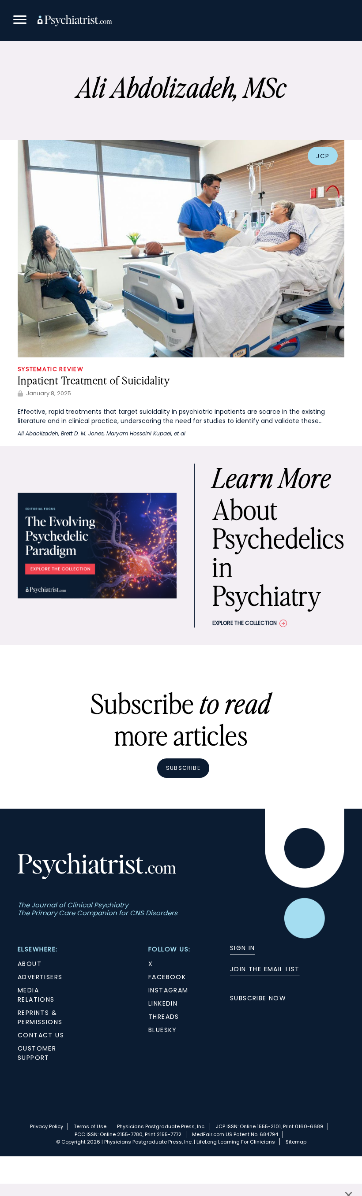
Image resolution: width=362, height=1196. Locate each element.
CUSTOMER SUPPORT (37, 1053)
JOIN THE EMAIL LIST (265, 969)
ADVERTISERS (40, 977)
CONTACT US (41, 1035)
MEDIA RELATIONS (36, 995)
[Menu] (19, 20)
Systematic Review (50, 369)
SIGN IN (242, 947)
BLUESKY (162, 1029)
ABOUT (29, 963)
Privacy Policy (46, 1126)
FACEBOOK (167, 977)
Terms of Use (90, 1126)
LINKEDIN (162, 1003)
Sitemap (296, 1141)
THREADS (163, 1016)
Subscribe (183, 768)
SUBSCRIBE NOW (258, 998)
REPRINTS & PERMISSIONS (40, 1017)
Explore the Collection (244, 623)
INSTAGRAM (168, 990)
